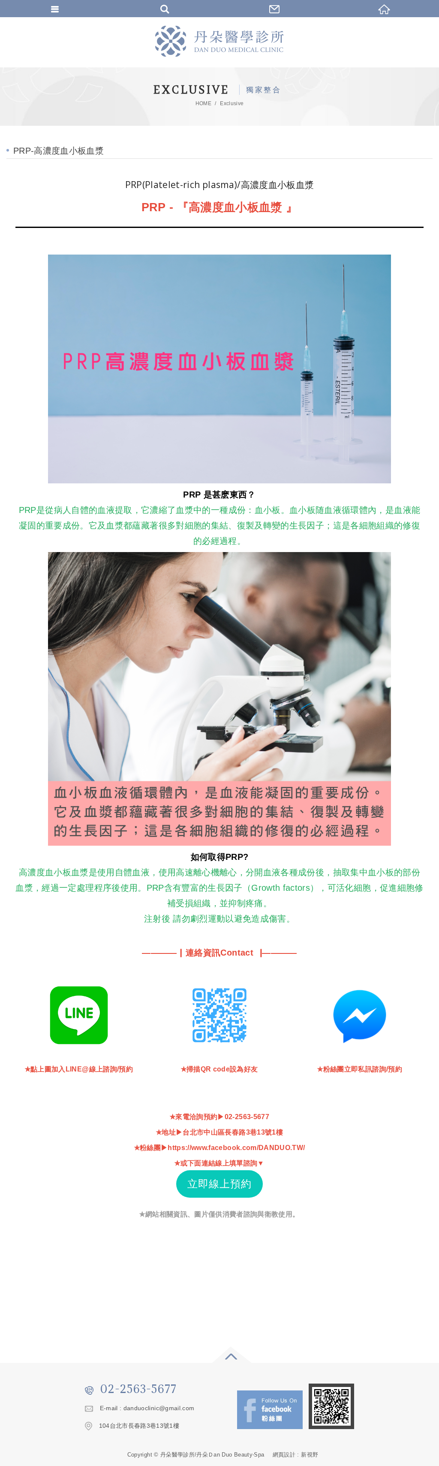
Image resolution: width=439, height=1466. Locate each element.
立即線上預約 (219, 1184)
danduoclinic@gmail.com (159, 1408)
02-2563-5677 (138, 1388)
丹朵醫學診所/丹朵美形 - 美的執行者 (219, 41)
